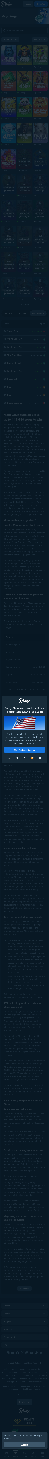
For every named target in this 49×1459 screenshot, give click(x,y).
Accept (24, 1444)
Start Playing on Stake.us (24, 750)
